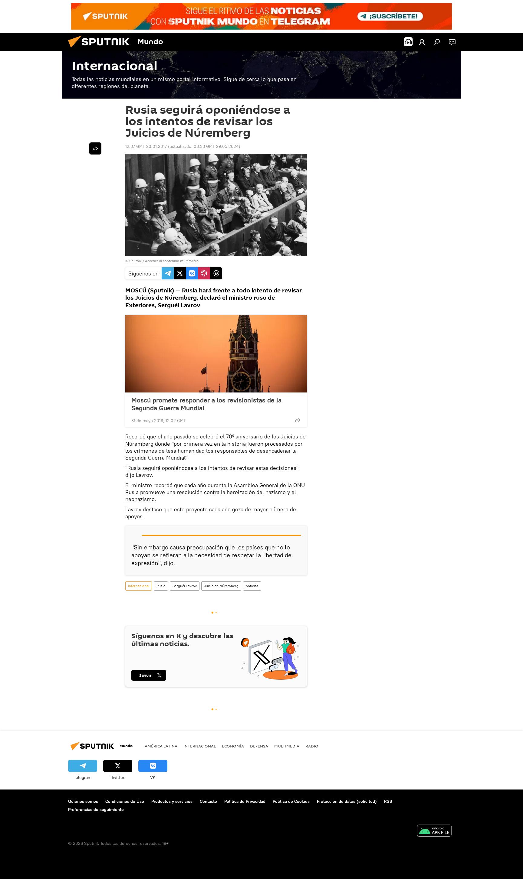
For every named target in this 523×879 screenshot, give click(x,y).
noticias (252, 586)
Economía (233, 746)
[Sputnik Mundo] (101, 49)
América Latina (161, 746)
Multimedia (286, 746)
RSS (388, 801)
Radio (311, 746)
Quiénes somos (83, 801)
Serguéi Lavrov (185, 586)
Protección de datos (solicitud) (347, 801)
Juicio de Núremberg (221, 586)
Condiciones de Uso (124, 801)
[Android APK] (434, 831)
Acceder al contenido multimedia (172, 261)
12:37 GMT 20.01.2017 (146, 146)
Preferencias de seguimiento (96, 809)
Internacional (138, 586)
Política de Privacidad (244, 801)
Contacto (208, 801)
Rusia (160, 586)
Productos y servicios (171, 801)
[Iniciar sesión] (422, 42)
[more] (297, 420)
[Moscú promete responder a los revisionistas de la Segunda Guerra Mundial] (216, 353)
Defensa (259, 746)
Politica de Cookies (291, 801)
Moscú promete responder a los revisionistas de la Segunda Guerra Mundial (206, 404)
